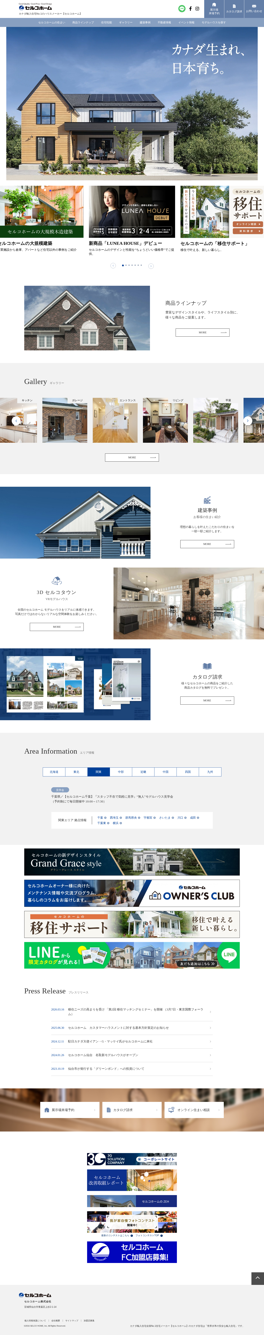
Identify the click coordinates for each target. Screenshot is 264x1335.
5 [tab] (135, 265)
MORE (203, 332)
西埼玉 (114, 817)
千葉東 (101, 823)
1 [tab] (123, 265)
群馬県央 (131, 817)
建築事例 (145, 22)
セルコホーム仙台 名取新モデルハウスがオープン (103, 1055)
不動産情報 (164, 22)
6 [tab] (138, 265)
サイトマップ (71, 1320)
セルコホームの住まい (51, 22)
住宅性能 (106, 22)
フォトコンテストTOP (147, 1235)
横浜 (116, 823)
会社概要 (55, 1320)
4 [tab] (132, 265)
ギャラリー (126, 22)
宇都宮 (148, 817)
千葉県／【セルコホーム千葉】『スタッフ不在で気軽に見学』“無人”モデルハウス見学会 (112, 796)
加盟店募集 (89, 1320)
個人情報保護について (35, 1320)
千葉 (100, 817)
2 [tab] (126, 265)
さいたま (165, 817)
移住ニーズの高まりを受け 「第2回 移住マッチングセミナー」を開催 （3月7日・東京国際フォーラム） (135, 1012)
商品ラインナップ (83, 22)
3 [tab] (129, 265)
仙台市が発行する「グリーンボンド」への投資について (106, 1068)
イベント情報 (186, 22)
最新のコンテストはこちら (115, 1235)
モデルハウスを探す (214, 22)
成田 (193, 817)
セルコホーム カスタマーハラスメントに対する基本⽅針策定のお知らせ (118, 1027)
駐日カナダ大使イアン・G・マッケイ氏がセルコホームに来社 (110, 1041)
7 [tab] (141, 265)
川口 (180, 817)
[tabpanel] (132, 222)
